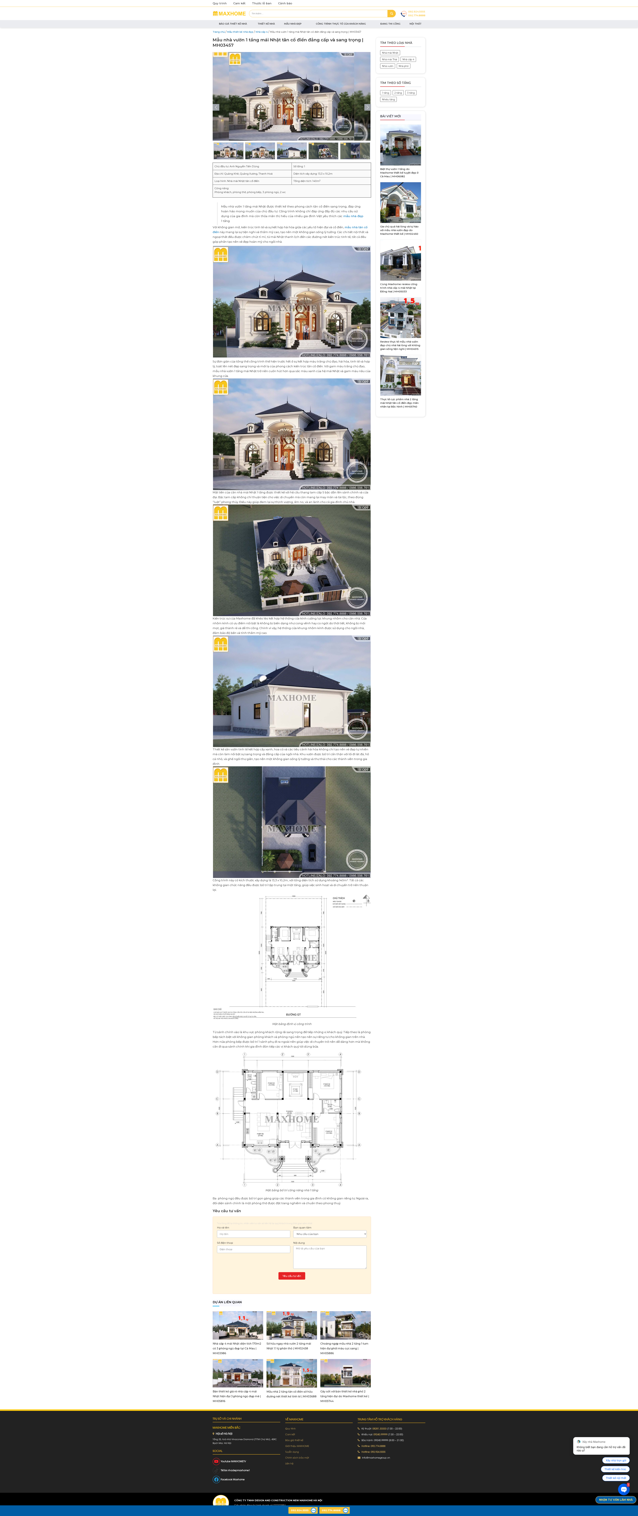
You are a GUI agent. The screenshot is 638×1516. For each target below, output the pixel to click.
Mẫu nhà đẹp (293, 23)
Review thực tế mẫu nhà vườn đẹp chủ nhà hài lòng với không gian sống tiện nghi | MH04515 (400, 345)
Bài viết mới (390, 116)
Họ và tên (223, 1227)
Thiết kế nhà (266, 23)
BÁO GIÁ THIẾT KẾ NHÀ (233, 23)
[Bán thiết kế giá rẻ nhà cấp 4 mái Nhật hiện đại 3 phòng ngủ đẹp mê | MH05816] (238, 1373)
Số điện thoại (225, 1242)
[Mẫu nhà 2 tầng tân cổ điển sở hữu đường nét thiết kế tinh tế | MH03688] (291, 1373)
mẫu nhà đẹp (353, 216)
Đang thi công (390, 23)
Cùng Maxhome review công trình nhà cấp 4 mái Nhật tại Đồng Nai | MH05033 (398, 288)
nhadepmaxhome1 (239, 1470)
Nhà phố (404, 66)
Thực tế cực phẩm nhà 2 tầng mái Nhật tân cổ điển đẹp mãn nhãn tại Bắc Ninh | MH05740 (399, 403)
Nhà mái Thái (389, 59)
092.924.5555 (416, 11)
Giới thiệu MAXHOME (297, 1445)
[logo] (221, 1503)
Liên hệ (289, 1463)
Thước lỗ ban (261, 3)
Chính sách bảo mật (297, 1457)
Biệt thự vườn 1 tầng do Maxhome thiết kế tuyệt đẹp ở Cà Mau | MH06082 (399, 172)
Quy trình (220, 3)
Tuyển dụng (292, 1451)
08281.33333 (379, 1428)
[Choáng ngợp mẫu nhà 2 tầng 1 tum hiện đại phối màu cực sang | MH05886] (345, 1325)
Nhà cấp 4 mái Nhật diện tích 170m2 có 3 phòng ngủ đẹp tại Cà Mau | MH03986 (237, 1348)
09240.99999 (380, 1434)
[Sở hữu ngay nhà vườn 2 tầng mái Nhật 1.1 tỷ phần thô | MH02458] (291, 1325)
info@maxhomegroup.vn (376, 1457)
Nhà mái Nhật (390, 52)
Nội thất (416, 23)
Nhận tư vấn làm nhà (616, 1499)
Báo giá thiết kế (294, 1440)
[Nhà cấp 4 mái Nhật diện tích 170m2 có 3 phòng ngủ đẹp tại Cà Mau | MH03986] (238, 1325)
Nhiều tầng (388, 99)
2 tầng (398, 92)
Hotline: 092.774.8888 (373, 1445)
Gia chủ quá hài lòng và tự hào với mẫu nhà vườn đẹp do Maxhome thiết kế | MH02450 (399, 230)
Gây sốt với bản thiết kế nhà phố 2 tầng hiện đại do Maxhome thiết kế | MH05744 (344, 1396)
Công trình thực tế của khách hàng (341, 23)
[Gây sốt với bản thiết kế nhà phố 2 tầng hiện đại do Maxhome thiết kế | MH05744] (345, 1373)
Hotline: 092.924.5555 (373, 1451)
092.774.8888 (416, 15)
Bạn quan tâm (302, 1227)
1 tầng (385, 92)
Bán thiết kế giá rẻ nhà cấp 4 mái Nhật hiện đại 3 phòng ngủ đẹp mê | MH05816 (237, 1396)
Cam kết (239, 3)
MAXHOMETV (238, 1461)
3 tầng (411, 92)
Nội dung (299, 1242)
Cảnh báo (285, 3)
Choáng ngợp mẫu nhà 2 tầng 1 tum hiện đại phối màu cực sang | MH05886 (344, 1348)
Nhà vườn (387, 66)
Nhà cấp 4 (408, 59)
